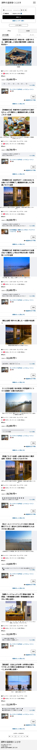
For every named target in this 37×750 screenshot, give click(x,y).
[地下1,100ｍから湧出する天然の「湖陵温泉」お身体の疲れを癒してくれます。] (18, 402)
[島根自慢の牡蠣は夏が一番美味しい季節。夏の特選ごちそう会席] (18, 126)
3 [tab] (18, 65)
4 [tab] (21, 65)
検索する (18, 17)
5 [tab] (23, 65)
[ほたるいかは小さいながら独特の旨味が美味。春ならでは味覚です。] (18, 196)
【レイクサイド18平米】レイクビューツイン (21, 89)
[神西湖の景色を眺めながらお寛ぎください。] (18, 334)
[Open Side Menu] (34, 2)
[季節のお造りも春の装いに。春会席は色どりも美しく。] (18, 267)
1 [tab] (14, 65)
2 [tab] (16, 65)
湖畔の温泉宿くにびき (11, 2)
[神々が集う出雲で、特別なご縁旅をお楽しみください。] (18, 56)
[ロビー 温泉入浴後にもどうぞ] (18, 681)
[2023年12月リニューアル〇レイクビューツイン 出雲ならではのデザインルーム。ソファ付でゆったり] (4, 93)
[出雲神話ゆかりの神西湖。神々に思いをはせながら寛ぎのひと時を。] (18, 540)
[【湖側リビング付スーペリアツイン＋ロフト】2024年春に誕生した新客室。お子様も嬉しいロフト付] (4, 234)
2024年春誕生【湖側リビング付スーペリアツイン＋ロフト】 (22, 230)
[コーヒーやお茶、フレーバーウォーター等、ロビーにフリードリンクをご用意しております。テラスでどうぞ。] (18, 611)
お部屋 (28, 31)
